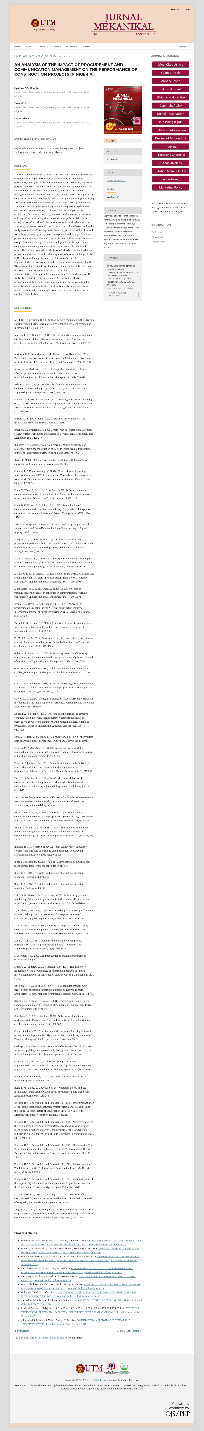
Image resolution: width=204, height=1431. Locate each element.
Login (186, 9)
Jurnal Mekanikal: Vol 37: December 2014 (77, 1296)
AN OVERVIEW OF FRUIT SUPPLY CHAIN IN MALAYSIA (104, 1300)
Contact (87, 46)
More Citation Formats (117, 294)
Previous (23, 1331)
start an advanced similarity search (48, 1337)
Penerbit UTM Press (95, 1379)
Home (17, 46)
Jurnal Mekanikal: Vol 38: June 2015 (103, 1272)
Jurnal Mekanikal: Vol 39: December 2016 (103, 1244)
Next (136, 1331)
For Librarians (158, 241)
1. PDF (111, 140)
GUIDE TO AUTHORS (50, 46)
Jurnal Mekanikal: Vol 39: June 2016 (81, 1252)
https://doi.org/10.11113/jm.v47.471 (38, 138)
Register (175, 9)
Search (183, 46)
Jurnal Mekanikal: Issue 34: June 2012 (66, 1324)
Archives (71, 46)
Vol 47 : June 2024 (46, 56)
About (30, 46)
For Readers (157, 232)
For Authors (157, 236)
